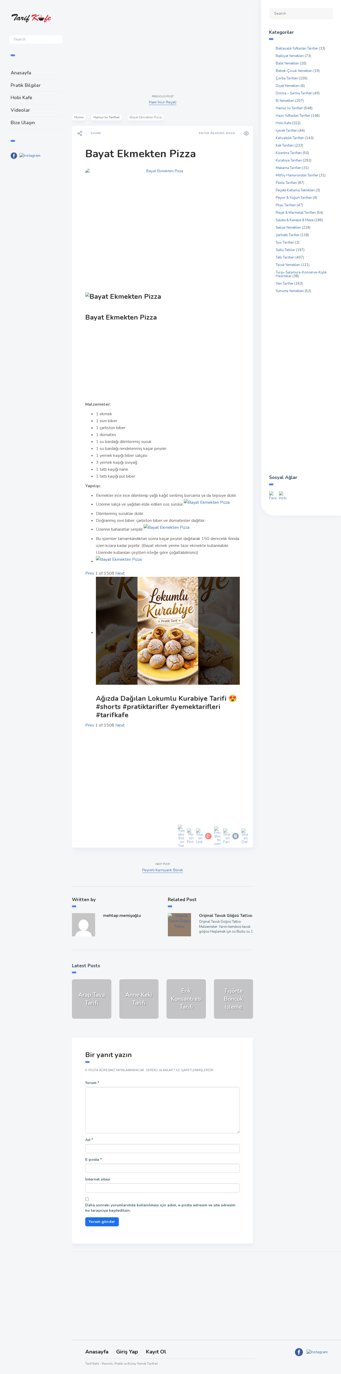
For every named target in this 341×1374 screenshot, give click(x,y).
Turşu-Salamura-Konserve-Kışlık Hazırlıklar (301, 274)
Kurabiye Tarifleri (289, 160)
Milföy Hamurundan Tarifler (297, 175)
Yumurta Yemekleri (290, 291)
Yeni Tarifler (285, 283)
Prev (89, 573)
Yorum (92, 1082)
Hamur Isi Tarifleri (107, 117)
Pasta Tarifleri (286, 182)
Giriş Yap (127, 1351)
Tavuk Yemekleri (288, 265)
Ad (89, 1139)
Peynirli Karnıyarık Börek (162, 870)
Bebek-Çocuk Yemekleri (294, 71)
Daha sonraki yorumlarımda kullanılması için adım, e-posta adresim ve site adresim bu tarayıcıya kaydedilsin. (160, 1208)
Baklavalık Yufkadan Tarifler (297, 48)
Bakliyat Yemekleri (290, 56)
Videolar (20, 110)
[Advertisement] (36, 251)
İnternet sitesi (97, 1179)
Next (120, 573)
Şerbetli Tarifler (288, 235)
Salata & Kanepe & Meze (295, 220)
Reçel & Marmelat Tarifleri (296, 212)
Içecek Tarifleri (287, 130)
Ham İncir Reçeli (162, 102)
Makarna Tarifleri (289, 168)
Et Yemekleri (285, 100)
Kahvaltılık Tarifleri (290, 138)
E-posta (93, 1159)
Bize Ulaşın (23, 122)
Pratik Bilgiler (26, 85)
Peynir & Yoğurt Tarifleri (294, 197)
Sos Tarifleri (285, 242)
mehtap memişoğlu (122, 915)
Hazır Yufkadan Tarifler (293, 115)
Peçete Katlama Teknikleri (295, 190)
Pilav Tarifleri (286, 205)
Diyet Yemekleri (288, 85)
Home (78, 117)
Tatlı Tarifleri (285, 257)
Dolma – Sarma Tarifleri (294, 93)
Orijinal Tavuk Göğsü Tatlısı (225, 915)
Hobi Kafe (21, 97)
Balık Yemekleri (287, 63)
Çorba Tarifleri (287, 78)
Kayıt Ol (156, 1351)
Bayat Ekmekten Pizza (140, 154)
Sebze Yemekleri (288, 227)
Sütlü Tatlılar (285, 250)
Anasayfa (21, 73)
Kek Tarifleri (285, 145)
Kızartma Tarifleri (289, 153)
